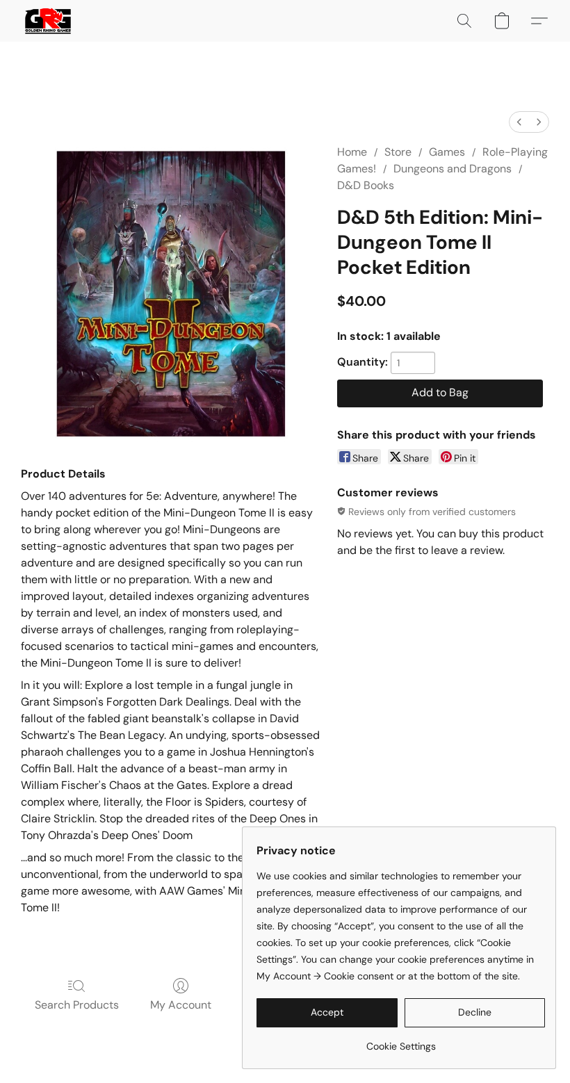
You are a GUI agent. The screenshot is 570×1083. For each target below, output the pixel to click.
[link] (400, 1040)
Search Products (77, 1004)
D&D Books (365, 185)
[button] (48, 21)
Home (352, 152)
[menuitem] (519, 122)
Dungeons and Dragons (452, 168)
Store (398, 152)
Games (447, 152)
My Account (180, 1004)
